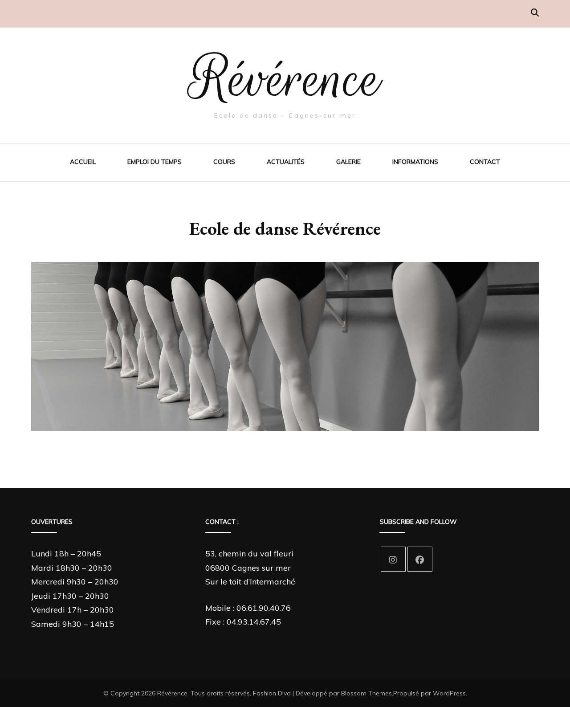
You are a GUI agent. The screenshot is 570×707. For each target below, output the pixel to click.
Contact (485, 162)
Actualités (286, 162)
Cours (224, 162)
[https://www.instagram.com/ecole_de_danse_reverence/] (393, 559)
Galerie (348, 162)
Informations (415, 162)
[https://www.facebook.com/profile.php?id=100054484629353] (419, 559)
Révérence (285, 79)
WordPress (449, 693)
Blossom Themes (366, 693)
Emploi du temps (154, 162)
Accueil (83, 162)
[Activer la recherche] (535, 12)
